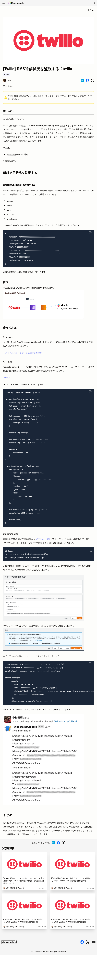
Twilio (7, 74)
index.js (6, 377)
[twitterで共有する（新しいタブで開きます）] (92, 80)
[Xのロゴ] (88, 942)
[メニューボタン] (3, 3)
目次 (89, 9)
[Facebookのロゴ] (82, 942)
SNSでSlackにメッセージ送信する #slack (23, 352)
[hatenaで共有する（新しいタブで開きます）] (82, 80)
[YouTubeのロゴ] (94, 942)
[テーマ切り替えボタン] (94, 3)
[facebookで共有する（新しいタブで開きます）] (87, 80)
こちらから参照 (43, 538)
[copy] (90, 232)
